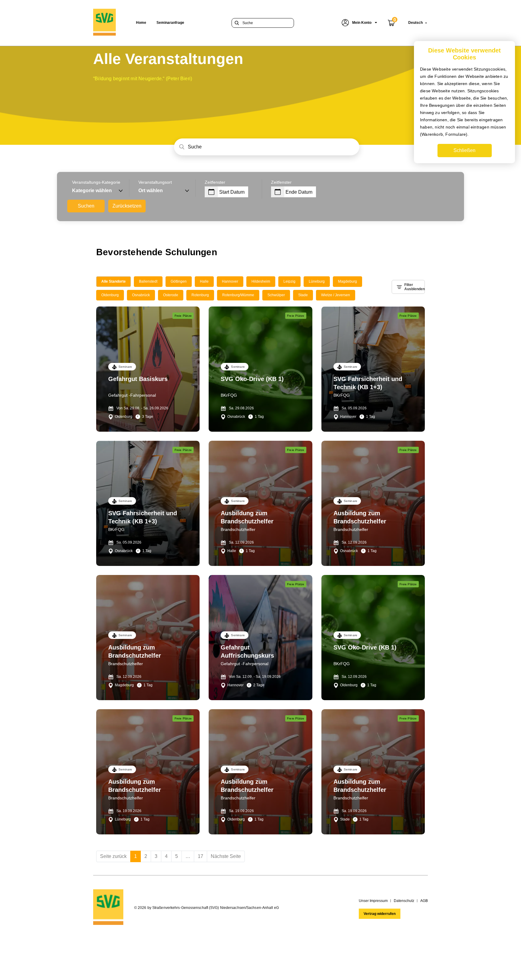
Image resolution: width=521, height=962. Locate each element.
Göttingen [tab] (179, 281)
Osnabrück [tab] (141, 295)
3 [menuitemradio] (156, 856)
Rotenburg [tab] (200, 295)
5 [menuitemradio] (176, 856)
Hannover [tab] (230, 281)
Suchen (86, 205)
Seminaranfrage (170, 23)
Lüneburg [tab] (317, 281)
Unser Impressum (373, 901)
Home (141, 23)
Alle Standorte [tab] (113, 281)
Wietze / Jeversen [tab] (335, 295)
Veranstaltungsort (155, 182)
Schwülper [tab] (276, 295)
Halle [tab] (204, 281)
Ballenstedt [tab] (148, 281)
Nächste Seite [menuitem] (226, 856)
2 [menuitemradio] (145, 856)
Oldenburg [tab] (110, 295)
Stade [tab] (303, 295)
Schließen (464, 150)
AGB (424, 901)
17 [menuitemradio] (200, 856)
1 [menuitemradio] (135, 856)
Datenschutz (404, 901)
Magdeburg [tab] (347, 281)
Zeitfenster (215, 182)
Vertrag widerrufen (380, 914)
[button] (359, 23)
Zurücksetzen (126, 205)
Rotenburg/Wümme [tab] (238, 295)
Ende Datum (299, 192)
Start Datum (232, 192)
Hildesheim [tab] (260, 281)
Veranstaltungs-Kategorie (96, 182)
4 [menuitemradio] (166, 856)
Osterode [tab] (170, 295)
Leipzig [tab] (289, 281)
